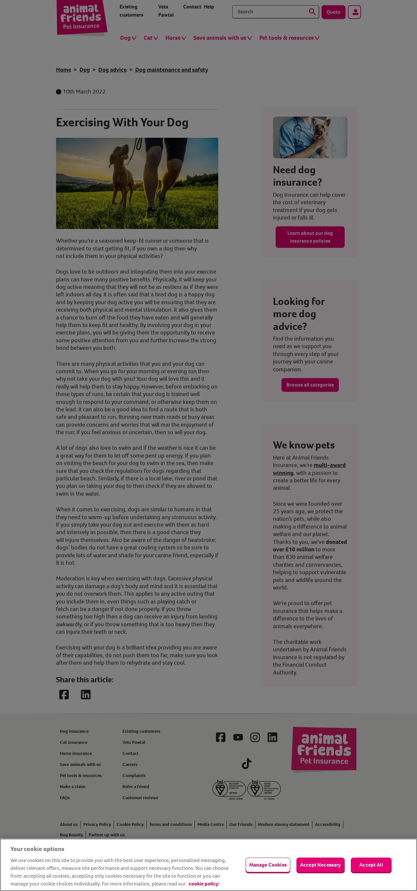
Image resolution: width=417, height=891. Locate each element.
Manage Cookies (268, 864)
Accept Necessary (320, 864)
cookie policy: (204, 883)
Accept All (371, 864)
